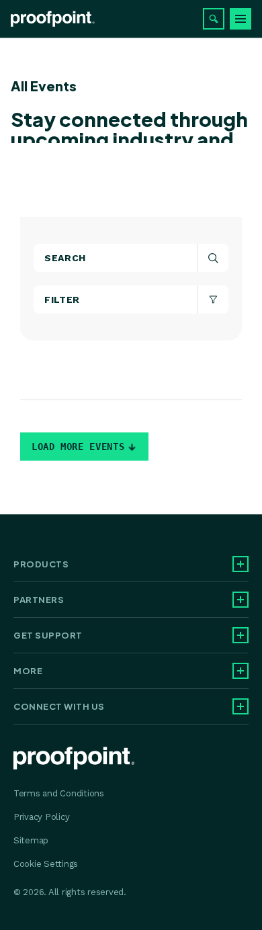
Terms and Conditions (58, 793)
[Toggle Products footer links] (240, 564)
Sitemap (30, 840)
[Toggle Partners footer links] (240, 599)
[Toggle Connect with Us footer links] (240, 706)
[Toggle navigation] (240, 19)
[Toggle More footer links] (240, 670)
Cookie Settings (45, 864)
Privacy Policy (41, 817)
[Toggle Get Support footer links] (240, 635)
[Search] (213, 19)
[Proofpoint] (53, 19)
